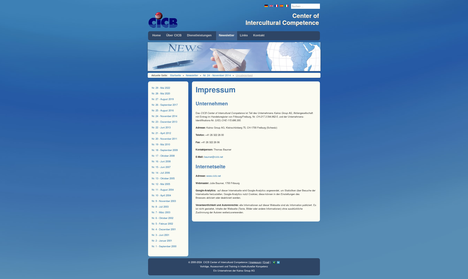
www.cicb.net (213, 175)
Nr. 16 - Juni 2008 (161, 161)
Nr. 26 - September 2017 (165, 104)
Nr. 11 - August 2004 (163, 189)
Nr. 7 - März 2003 (161, 212)
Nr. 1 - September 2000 (164, 246)
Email (266, 262)
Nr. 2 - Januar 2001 (162, 240)
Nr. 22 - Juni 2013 (161, 127)
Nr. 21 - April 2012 (161, 133)
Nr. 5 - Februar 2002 (162, 223)
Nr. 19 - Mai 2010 (161, 144)
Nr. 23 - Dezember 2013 (164, 121)
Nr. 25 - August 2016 (163, 110)
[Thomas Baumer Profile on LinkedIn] (278, 262)
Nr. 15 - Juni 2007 (161, 167)
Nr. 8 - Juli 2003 (160, 206)
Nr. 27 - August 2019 (163, 99)
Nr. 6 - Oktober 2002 (162, 218)
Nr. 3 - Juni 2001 (160, 235)
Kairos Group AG (246, 270)
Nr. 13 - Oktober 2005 (163, 178)
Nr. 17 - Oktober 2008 (163, 155)
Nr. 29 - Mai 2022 (161, 87)
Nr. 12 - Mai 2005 (161, 184)
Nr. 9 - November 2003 (164, 201)
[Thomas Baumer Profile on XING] (274, 262)
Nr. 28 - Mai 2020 (161, 93)
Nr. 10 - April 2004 (161, 195)
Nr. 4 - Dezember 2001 (164, 229)
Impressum (255, 262)
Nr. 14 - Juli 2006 (161, 172)
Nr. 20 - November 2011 (164, 138)
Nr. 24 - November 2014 (164, 116)
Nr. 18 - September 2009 (165, 150)
